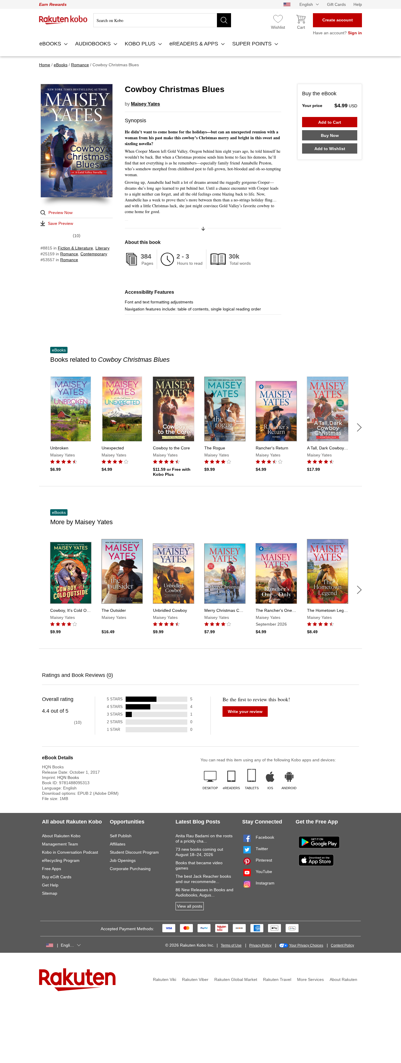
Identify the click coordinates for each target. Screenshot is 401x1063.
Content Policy (342, 945)
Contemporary (93, 254)
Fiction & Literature (75, 248)
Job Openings (123, 860)
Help (357, 4)
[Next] (359, 427)
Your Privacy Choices (306, 945)
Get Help (50, 885)
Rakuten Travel (277, 979)
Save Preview (60, 223)
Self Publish (121, 835)
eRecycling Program (61, 860)
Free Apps (51, 868)
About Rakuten (343, 979)
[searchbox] (162, 20)
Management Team (60, 844)
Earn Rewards (53, 4)
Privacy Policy (260, 945)
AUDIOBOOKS (93, 44)
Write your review (245, 711)
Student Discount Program (134, 852)
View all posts (189, 906)
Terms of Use (231, 945)
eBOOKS (51, 44)
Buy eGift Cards (56, 876)
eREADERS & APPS (194, 44)
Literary (102, 248)
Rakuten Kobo (63, 19)
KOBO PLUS (141, 44)
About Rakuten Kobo (61, 835)
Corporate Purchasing (130, 868)
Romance (69, 254)
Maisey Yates (145, 103)
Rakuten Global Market (235, 979)
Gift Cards (336, 4)
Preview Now (60, 212)
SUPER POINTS (252, 44)
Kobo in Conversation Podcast (70, 852)
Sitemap (49, 893)
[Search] (224, 20)
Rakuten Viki (164, 979)
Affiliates (117, 844)
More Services (310, 979)
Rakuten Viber (195, 979)
